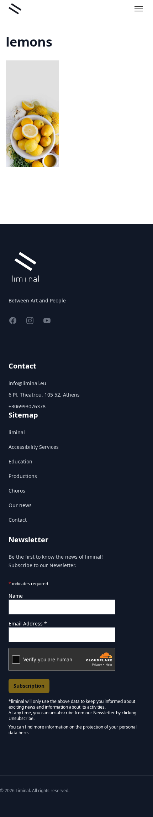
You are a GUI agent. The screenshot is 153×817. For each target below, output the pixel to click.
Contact (18, 519)
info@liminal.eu (27, 383)
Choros (17, 490)
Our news (20, 505)
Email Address (28, 623)
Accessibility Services (34, 447)
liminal (17, 432)
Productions (23, 476)
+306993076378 (27, 406)
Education (20, 461)
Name (16, 595)
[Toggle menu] (139, 9)
